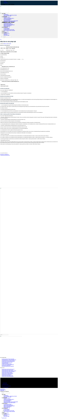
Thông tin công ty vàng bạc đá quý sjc (7, 373)
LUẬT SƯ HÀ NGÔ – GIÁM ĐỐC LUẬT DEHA (10, 15)
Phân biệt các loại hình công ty (6, 374)
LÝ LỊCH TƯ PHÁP (6, 28)
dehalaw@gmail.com (5, 384)
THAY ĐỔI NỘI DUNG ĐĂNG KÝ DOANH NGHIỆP (11, 20)
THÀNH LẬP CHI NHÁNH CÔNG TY (9, 18)
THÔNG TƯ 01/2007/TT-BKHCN (6, 363)
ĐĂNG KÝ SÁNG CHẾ (7, 26)
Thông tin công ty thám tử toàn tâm (7, 372)
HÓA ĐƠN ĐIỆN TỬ (6, 33)
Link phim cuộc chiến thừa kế (6, 365)
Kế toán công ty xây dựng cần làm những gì (8, 361)
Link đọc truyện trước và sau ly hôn (7, 362)
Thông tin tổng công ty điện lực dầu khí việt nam (9, 370)
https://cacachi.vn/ (3, 389)
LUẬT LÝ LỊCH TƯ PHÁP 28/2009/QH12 (8, 364)
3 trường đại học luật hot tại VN (5, 155)
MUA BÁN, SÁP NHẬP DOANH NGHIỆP (9, 21)
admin (10, 43)
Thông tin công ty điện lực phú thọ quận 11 (8, 369)
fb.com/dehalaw (6, 387)
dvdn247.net (2, 390)
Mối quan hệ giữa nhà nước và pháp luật (8, 366)
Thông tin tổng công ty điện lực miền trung (8, 371)
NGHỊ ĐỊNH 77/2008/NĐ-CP (4, 154)
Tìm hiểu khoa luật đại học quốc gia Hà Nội (8, 360)
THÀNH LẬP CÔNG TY (7, 17)
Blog (0, 39)
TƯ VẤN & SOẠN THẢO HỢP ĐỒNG (9, 29)
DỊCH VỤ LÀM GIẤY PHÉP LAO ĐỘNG (9, 30)
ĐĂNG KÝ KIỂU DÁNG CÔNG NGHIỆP (9, 24)
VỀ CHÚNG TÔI (6, 14)
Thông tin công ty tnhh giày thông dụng (7, 376)
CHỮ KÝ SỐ (5, 34)
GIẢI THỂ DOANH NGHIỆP (7, 19)
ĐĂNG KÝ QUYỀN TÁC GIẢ (7, 25)
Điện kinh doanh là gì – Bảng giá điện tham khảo (9, 359)
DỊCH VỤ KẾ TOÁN (6, 35)
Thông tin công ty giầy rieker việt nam (7, 375)
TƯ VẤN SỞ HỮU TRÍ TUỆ (7, 23)
